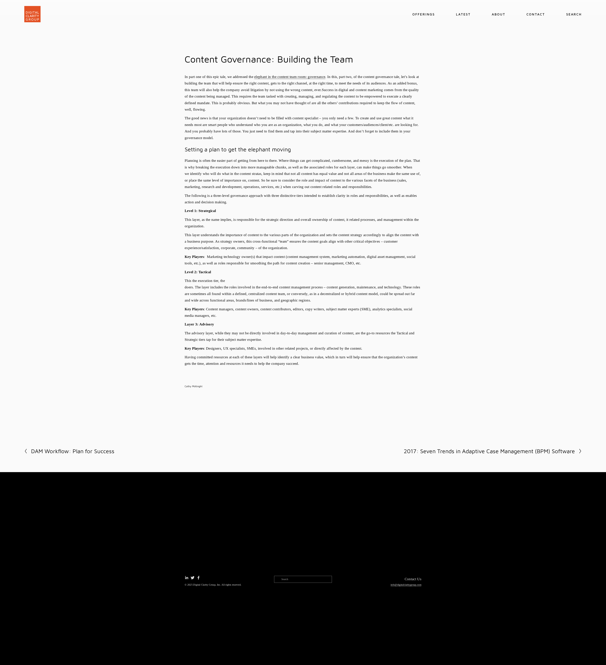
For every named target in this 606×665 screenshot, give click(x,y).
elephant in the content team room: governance (289, 77)
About (498, 14)
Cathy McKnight (193, 386)
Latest (463, 14)
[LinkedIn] (186, 578)
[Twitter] (192, 578)
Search (574, 14)
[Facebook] (198, 578)
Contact (535, 14)
